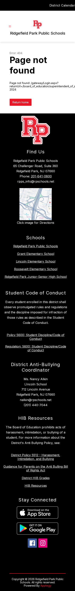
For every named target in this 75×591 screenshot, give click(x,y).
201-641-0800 (41, 176)
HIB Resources (36, 486)
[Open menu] (10, 26)
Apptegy (45, 585)
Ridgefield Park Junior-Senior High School (36, 277)
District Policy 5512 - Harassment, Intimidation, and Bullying (35, 457)
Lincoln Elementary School (35, 261)
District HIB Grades (36, 478)
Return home (20, 102)
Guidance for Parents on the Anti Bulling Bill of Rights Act (35, 468)
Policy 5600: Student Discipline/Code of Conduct (35, 337)
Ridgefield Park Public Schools (35, 246)
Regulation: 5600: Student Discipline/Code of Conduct (35, 348)
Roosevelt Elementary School (35, 269)
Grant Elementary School (35, 254)
